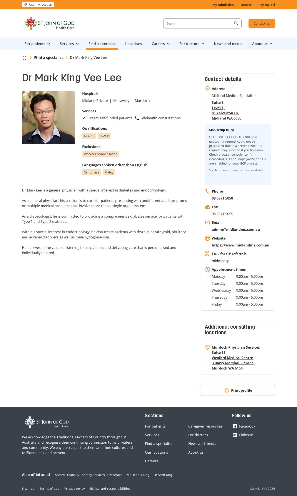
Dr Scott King (163, 475)
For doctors (189, 43)
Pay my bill (267, 5)
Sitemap (28, 488)
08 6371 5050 (222, 198)
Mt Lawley (121, 100)
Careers (158, 43)
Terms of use (49, 488)
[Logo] (50, 23)
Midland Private (95, 100)
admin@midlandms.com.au (236, 229)
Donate (246, 5)
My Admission (223, 5)
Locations (133, 43)
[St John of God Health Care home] (47, 422)
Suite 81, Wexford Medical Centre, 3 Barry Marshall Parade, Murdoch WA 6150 (233, 360)
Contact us (262, 23)
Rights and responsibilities (110, 488)
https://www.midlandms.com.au (240, 245)
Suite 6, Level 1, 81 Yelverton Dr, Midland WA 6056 (226, 110)
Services (67, 43)
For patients (35, 43)
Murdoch (142, 100)
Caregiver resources (205, 426)
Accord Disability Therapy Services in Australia (88, 475)
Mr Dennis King (138, 475)
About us (260, 43)
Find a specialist (102, 43)
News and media (228, 43)
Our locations (156, 452)
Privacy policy (74, 488)
